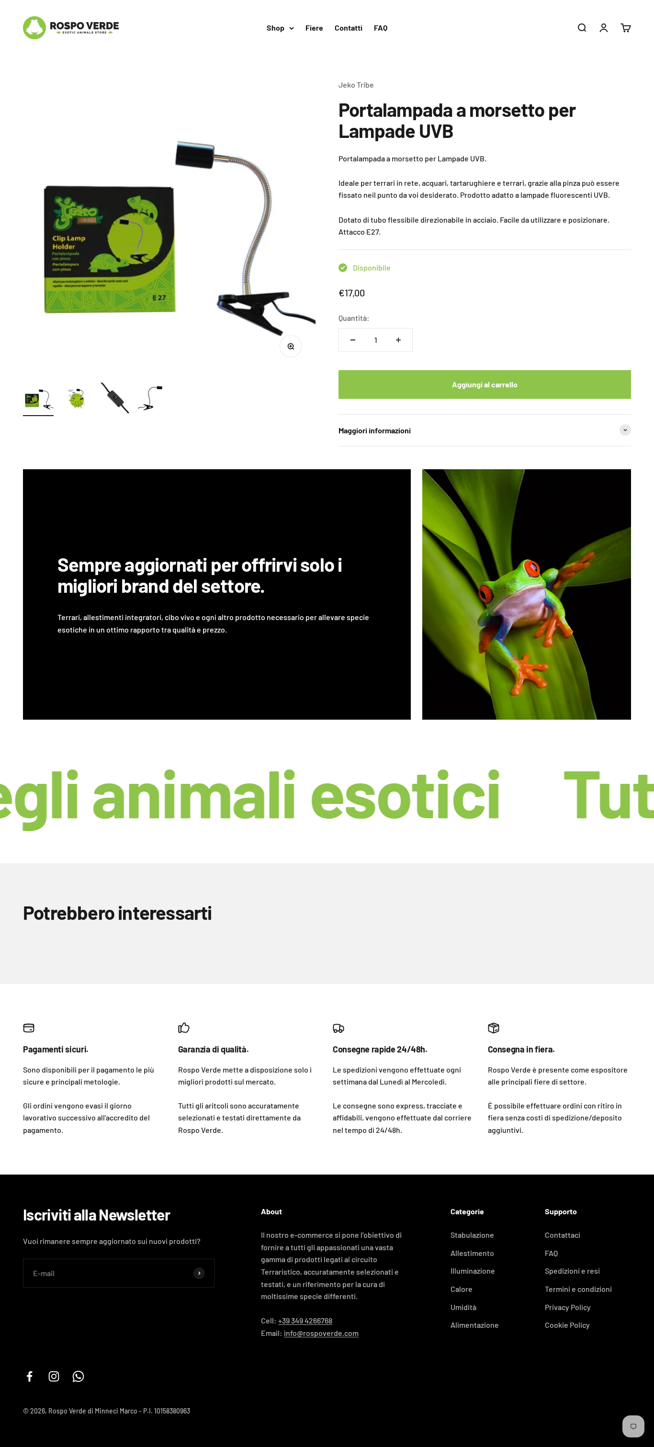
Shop (275, 27)
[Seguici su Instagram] (53, 1376)
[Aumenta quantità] (398, 339)
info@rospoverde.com (321, 1332)
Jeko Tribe (356, 84)
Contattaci (562, 1234)
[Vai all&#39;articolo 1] (38, 399)
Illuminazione (473, 1270)
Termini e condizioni (578, 1288)
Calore (462, 1288)
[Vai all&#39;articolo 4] (153, 399)
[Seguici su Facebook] (29, 1376)
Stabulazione (472, 1234)
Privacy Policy (568, 1306)
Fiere (314, 27)
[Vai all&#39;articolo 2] (76, 399)
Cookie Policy (567, 1324)
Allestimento (472, 1252)
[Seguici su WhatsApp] (78, 1376)
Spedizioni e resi (572, 1270)
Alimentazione (475, 1324)
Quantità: (354, 317)
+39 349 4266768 (305, 1320)
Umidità (463, 1306)
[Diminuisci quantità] (353, 339)
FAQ (380, 27)
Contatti (348, 27)
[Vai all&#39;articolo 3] (115, 399)
